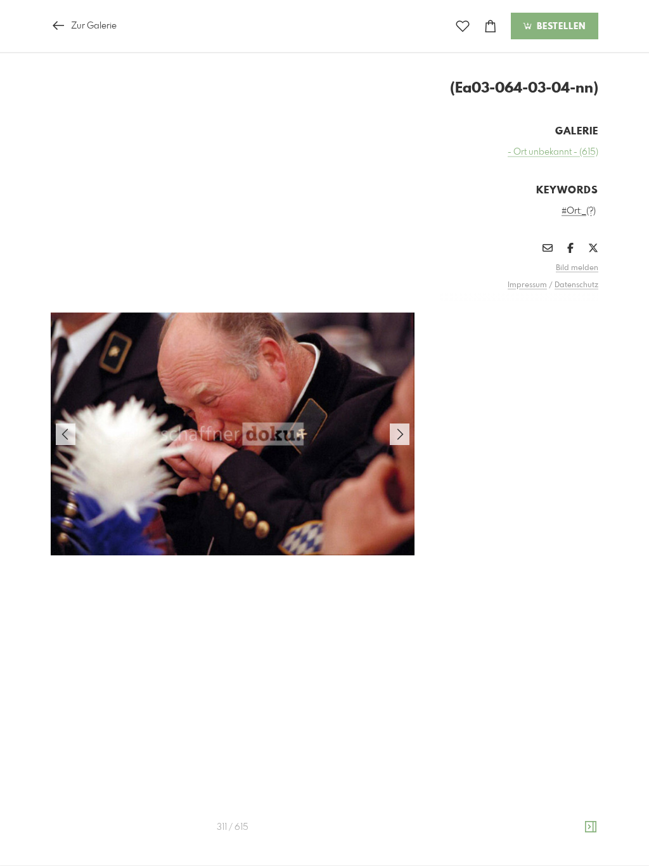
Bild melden (577, 268)
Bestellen (560, 26)
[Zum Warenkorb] (490, 26)
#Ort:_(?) (579, 211)
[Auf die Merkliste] (462, 26)
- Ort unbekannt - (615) (553, 152)
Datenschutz (576, 285)
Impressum (527, 285)
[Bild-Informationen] (590, 827)
